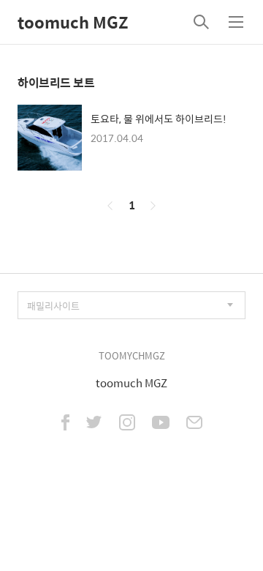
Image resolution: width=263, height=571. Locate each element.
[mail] (194, 423)
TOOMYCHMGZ (132, 355)
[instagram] (127, 423)
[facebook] (65, 423)
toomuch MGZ (73, 22)
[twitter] (94, 423)
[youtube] (160, 423)
